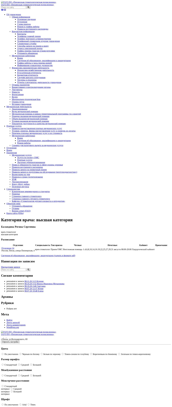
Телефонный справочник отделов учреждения (38, 41)
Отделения (22, 22)
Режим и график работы (28, 26)
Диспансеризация (20, 182)
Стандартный (10, 365)
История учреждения (21, 104)
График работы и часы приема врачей (34, 63)
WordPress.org (12, 327)
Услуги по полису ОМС (28, 157)
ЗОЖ (14, 179)
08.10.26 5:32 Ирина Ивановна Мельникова (44, 284)
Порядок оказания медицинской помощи (30, 116)
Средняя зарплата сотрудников (31, 77)
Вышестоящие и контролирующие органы (31, 87)
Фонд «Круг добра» (21, 184)
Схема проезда (24, 24)
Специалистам (13, 189)
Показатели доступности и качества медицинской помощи (39, 123)
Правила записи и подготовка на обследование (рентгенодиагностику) (44, 172)
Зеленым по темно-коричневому (135, 354)
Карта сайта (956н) (15, 213)
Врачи (20, 58)
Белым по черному (52, 354)
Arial (24, 404)
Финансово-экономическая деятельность (30, 68)
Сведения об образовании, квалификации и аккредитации (44, 60)
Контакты (21, 34)
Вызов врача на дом (21, 174)
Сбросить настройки (10, 342)
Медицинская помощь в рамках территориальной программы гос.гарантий (46, 114)
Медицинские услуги (22, 155)
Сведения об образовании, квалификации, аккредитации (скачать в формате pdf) (38, 255)
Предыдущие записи (10, 267)
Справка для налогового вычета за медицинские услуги (37, 145)
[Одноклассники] (5, 337)
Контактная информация (23, 31)
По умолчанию (11, 354)
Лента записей (13, 322)
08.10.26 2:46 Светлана (34, 286)
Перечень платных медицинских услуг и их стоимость (37, 133)
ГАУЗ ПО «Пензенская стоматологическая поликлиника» (27, 5)
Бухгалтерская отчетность (29, 73)
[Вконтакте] (2, 337)
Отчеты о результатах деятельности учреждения (39, 82)
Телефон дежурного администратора (34, 39)
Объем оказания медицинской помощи (30, 119)
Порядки (16, 194)
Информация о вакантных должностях (35, 65)
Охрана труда (18, 102)
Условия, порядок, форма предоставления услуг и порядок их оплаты (44, 131)
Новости (16, 92)
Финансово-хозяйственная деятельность (35, 70)
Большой (36, 365)
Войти (9, 320)
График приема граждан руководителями (36, 51)
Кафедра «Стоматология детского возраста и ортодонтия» (38, 201)
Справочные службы (26, 43)
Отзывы (15, 208)
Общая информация (21, 17)
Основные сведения (26, 19)
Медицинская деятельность (19, 106)
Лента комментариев (16, 325)
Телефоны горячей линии (29, 36)
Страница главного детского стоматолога (31, 199)
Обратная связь (13, 203)
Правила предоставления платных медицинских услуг (37, 128)
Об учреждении (13, 14)
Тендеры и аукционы (27, 80)
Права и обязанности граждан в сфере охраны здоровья (37, 165)
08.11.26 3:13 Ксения (33, 281)
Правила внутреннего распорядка (32, 29)
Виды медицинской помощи (25, 111)
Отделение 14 (7, 248)
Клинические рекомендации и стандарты (31, 191)
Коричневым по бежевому (105, 354)
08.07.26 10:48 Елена (33, 291)
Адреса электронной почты (29, 48)
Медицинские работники (23, 56)
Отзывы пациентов (21, 85)
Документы (17, 89)
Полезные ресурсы (20, 186)
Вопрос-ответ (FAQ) (21, 211)
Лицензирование (19, 109)
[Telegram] (7, 337)
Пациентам (11, 153)
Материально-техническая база (26, 99)
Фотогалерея (18, 94)
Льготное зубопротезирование (31, 162)
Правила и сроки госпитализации (27, 177)
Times (32, 404)
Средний (25, 365)
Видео (15, 97)
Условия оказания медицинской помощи (30, 121)
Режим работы (24, 143)
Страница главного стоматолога (26, 196)
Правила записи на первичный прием (29, 169)
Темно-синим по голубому (76, 354)
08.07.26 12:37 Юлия (33, 288)
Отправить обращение (27, 53)
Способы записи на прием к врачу (33, 46)
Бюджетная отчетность (27, 75)
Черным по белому (31, 354)
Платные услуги (14, 126)
